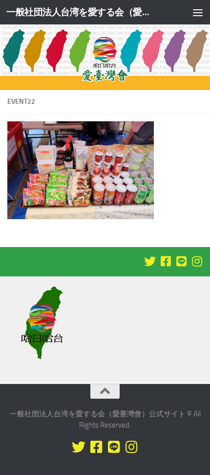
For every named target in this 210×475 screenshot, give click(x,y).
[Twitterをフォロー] (150, 261)
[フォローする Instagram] (197, 261)
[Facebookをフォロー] (165, 261)
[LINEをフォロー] (181, 261)
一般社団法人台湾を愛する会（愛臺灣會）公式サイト (82, 12)
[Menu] (198, 12)
